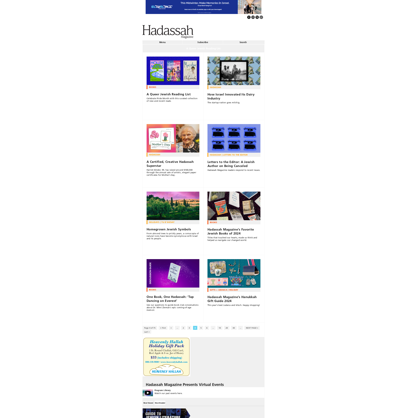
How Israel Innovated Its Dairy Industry (231, 95)
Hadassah (215, 86)
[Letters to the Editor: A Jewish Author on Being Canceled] (233, 137)
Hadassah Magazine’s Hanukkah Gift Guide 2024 (232, 298)
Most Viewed (148, 402)
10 (220, 326)
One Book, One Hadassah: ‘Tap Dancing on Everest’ (170, 297)
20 (227, 326)
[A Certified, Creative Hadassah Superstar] (173, 137)
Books (152, 86)
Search (243, 41)
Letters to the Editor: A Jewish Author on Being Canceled (231, 163)
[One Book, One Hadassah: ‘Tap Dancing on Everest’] (173, 272)
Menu (162, 41)
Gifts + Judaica (218, 288)
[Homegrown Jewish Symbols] (173, 204)
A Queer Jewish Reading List (169, 93)
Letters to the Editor (235, 153)
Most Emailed (160, 402)
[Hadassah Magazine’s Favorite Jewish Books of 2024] (233, 204)
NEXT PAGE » (252, 326)
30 (234, 326)
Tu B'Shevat (167, 221)
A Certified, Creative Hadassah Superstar (170, 162)
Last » (147, 330)
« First (163, 326)
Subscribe (202, 41)
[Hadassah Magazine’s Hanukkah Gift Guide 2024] (233, 272)
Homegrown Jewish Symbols (169, 228)
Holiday (233, 288)
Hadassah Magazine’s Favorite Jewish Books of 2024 (230, 230)
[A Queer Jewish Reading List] (173, 69)
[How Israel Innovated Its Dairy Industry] (233, 69)
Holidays (154, 221)
